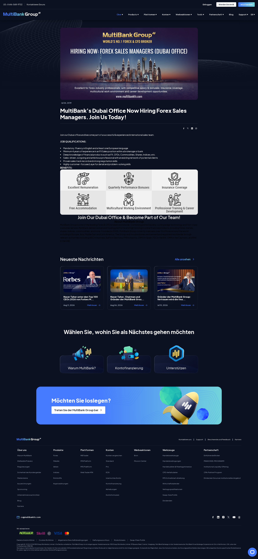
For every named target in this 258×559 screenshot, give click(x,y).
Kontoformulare (112, 495)
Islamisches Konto (113, 478)
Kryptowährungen (60, 484)
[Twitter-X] (228, 517)
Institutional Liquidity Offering (216, 467)
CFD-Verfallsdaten (170, 472)
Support (199, 439)
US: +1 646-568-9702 (12, 4)
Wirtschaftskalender (171, 484)
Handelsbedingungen (172, 461)
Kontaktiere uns (185, 439)
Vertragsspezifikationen (172, 489)
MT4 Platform (85, 461)
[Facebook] (213, 517)
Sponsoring (22, 489)
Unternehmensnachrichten (28, 495)
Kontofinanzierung (113, 484)
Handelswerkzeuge (171, 455)
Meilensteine (22, 478)
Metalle (56, 461)
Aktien (55, 467)
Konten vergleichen (114, 455)
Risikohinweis (119, 540)
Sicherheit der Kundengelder (29, 472)
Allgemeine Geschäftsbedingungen (73, 540)
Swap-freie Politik (170, 495)
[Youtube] (234, 517)
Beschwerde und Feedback (219, 439)
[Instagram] (223, 517)
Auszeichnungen (24, 484)
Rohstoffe (57, 478)
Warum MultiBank (24, 455)
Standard (110, 461)
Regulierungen (23, 467)
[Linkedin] (218, 517)
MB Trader (84, 455)
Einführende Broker (212, 455)
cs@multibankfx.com (31, 517)
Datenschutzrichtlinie (25, 540)
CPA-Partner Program (213, 472)
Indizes (56, 472)
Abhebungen (111, 489)
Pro (107, 467)
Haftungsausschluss (101, 540)
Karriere (238, 439)
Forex (55, 455)
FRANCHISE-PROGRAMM (214, 461)
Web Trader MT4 (86, 472)
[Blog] (234, 14)
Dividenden (167, 501)
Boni (136, 455)
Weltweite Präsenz (25, 461)
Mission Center (140, 461)
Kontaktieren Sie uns (36, 4)
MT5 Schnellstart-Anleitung (174, 478)
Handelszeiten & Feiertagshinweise (177, 467)
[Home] (21, 14)
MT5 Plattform (86, 467)
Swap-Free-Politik (137, 540)
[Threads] (239, 517)
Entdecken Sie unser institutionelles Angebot (222, 478)
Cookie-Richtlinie (46, 540)
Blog (19, 501)
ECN (107, 472)
